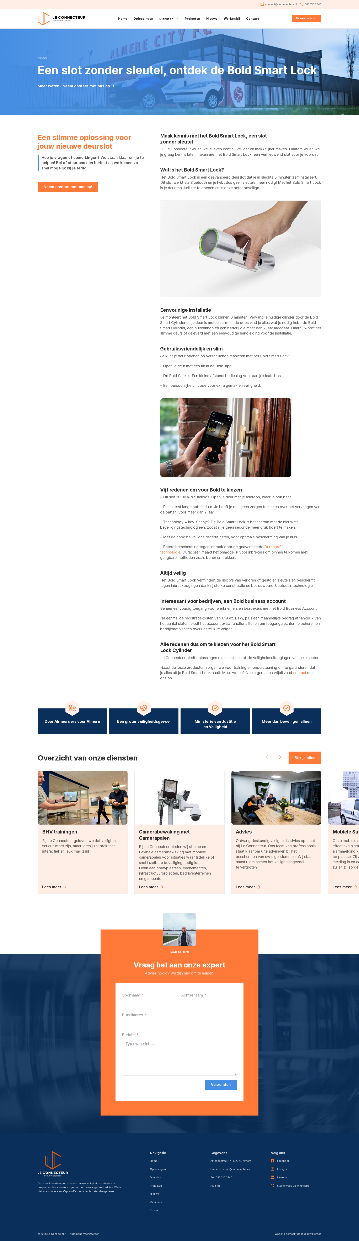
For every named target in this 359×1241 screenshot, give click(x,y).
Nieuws (212, 18)
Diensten (155, 1177)
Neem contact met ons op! (68, 187)
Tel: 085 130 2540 (221, 1177)
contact (300, 672)
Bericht (128, 1035)
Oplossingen (143, 18)
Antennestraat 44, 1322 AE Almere (230, 1160)
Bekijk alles (305, 758)
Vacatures (156, 1202)
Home (122, 18)
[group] (83, 832)
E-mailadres (132, 1015)
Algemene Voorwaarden (84, 1233)
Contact (252, 18)
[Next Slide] (278, 758)
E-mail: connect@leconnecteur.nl (230, 1169)
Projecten (192, 18)
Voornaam (131, 995)
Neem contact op (306, 18)
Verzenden (221, 1084)
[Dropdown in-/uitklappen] (176, 18)
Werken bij (232, 18)
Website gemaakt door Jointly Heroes (298, 1233)
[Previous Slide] (268, 758)
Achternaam (192, 995)
